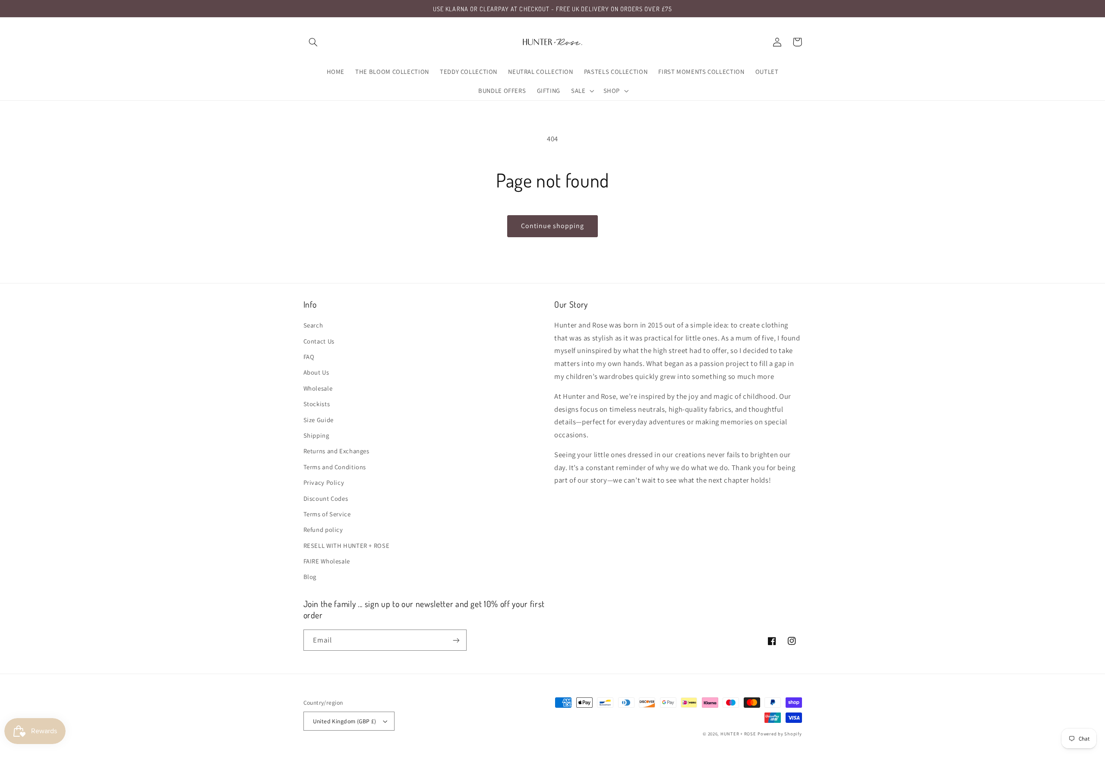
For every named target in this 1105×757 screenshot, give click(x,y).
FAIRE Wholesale (326, 561)
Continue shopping (552, 225)
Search (313, 325)
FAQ (309, 357)
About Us (316, 372)
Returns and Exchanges (336, 451)
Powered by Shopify (780, 734)
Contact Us (319, 341)
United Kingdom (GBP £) (344, 721)
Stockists (316, 404)
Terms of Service (327, 514)
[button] (313, 42)
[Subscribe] (456, 640)
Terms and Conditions (334, 467)
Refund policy (323, 529)
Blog (310, 577)
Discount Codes (325, 498)
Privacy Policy (323, 482)
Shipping (316, 435)
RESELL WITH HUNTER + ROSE (346, 545)
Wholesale (318, 388)
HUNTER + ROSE (738, 734)
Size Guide (318, 420)
